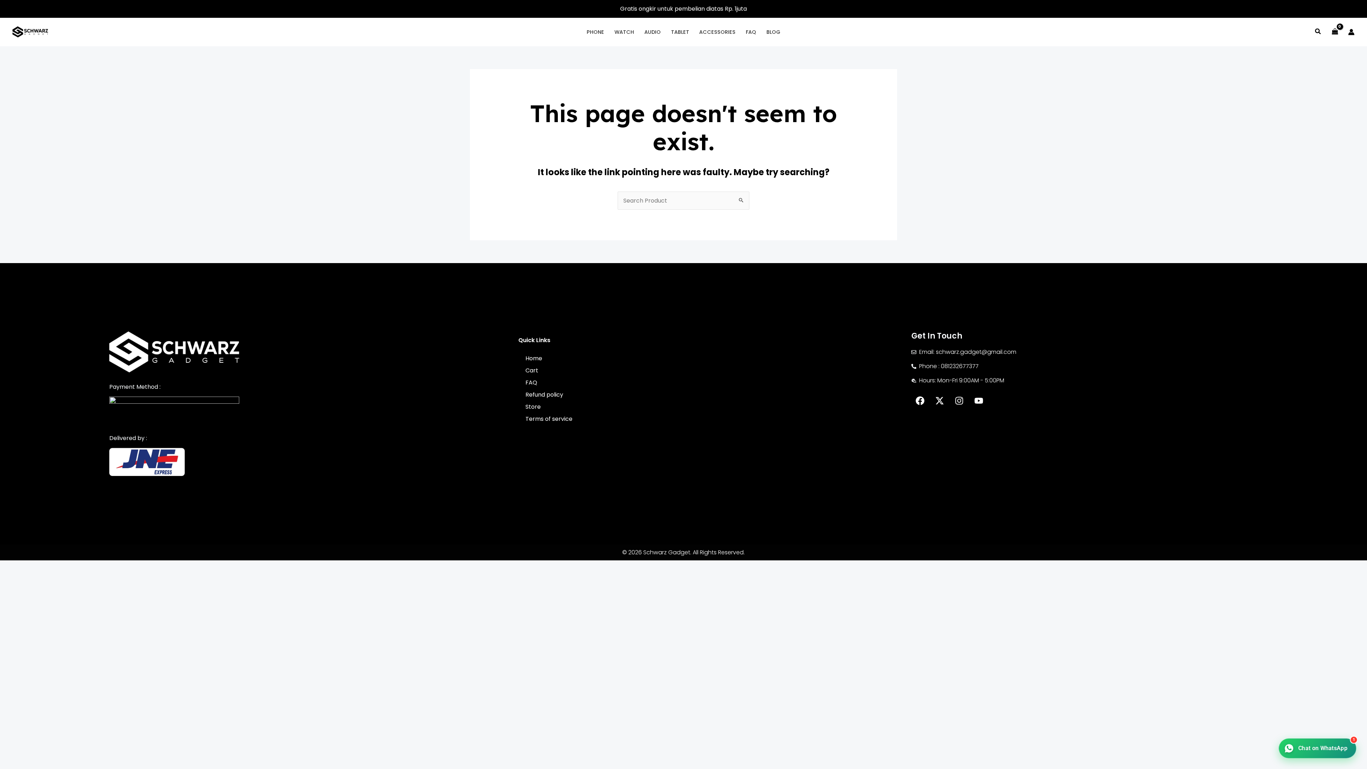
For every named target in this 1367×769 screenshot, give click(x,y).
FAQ (531, 382)
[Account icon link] (1351, 32)
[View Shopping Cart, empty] (1335, 32)
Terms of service (548, 419)
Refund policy (544, 395)
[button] (1318, 32)
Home (533, 358)
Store (533, 407)
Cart (531, 370)
